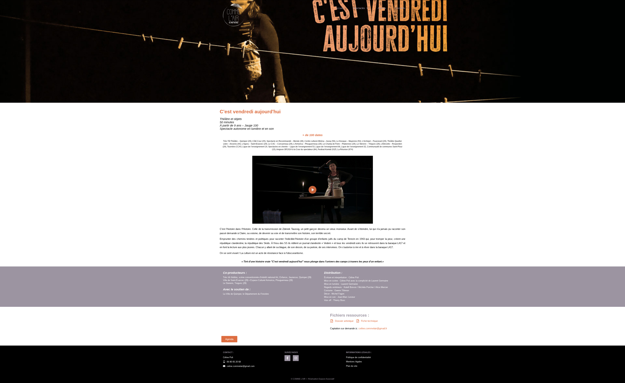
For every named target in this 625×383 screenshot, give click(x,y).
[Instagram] (296, 358)
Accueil (339, 8)
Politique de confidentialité (358, 357)
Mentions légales (354, 361)
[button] (360, 8)
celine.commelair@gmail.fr (373, 328)
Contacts (400, 8)
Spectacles (359, 8)
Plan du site (351, 366)
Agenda (382, 8)
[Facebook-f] (287, 358)
